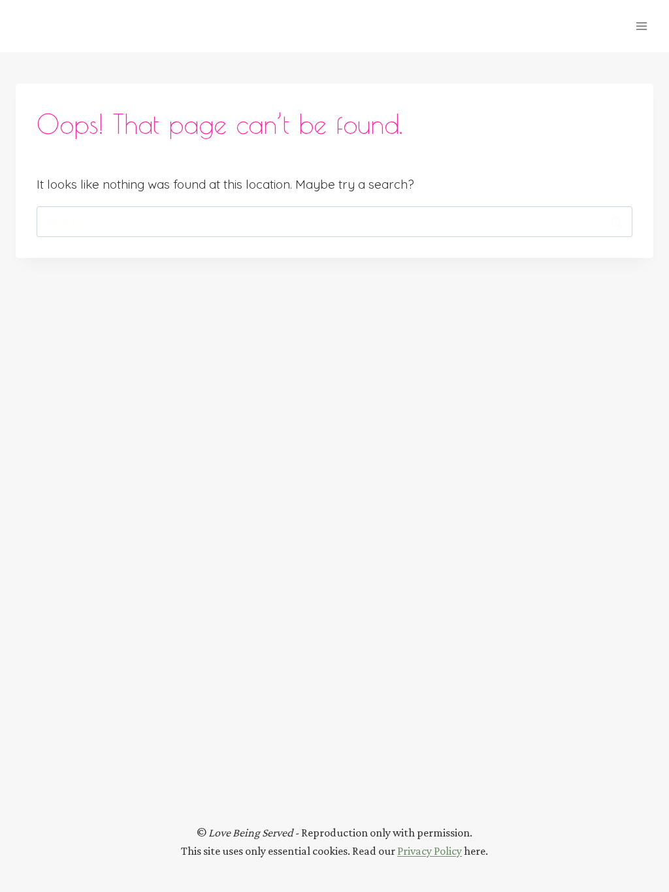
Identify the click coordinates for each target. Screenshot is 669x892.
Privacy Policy (429, 850)
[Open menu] (641, 26)
